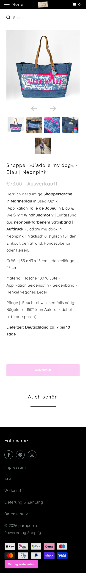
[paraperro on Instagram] (33, 454)
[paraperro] (43, 4)
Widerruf (12, 490)
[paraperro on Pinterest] (21, 454)
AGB (8, 479)
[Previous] (33, 108)
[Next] (52, 108)
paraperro (27, 525)
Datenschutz (16, 514)
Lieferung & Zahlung (23, 502)
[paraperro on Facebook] (9, 454)
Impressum (15, 467)
